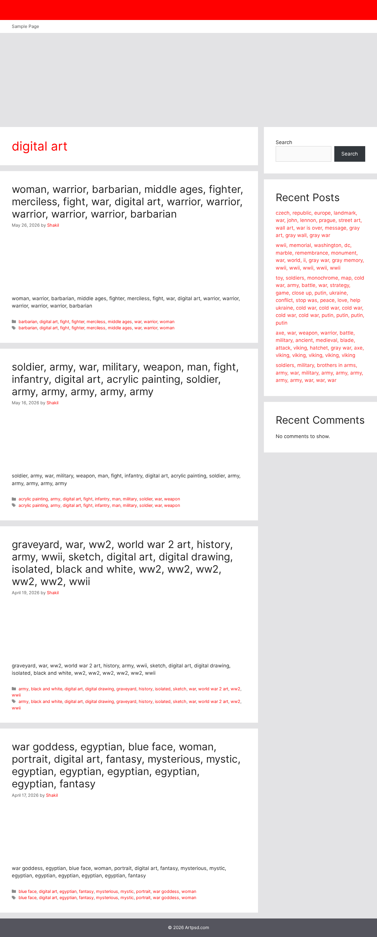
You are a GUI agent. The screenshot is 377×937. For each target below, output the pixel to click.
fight (64, 321)
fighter (78, 321)
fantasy (86, 891)
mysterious (107, 891)
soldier (145, 498)
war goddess (166, 891)
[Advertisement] (188, 77)
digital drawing (99, 688)
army (55, 498)
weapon (172, 498)
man (116, 498)
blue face (28, 891)
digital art (48, 321)
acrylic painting (33, 498)
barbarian (28, 321)
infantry (102, 498)
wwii (16, 694)
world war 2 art (213, 688)
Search (284, 142)
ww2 (235, 688)
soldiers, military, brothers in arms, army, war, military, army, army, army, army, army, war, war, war (319, 372)
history (146, 688)
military (130, 498)
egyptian (68, 891)
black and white (46, 688)
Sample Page (25, 26)
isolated (163, 688)
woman (167, 321)
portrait (143, 891)
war (137, 321)
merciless (96, 321)
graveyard (126, 688)
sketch (179, 688)
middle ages (120, 321)
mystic (127, 891)
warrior (150, 321)
